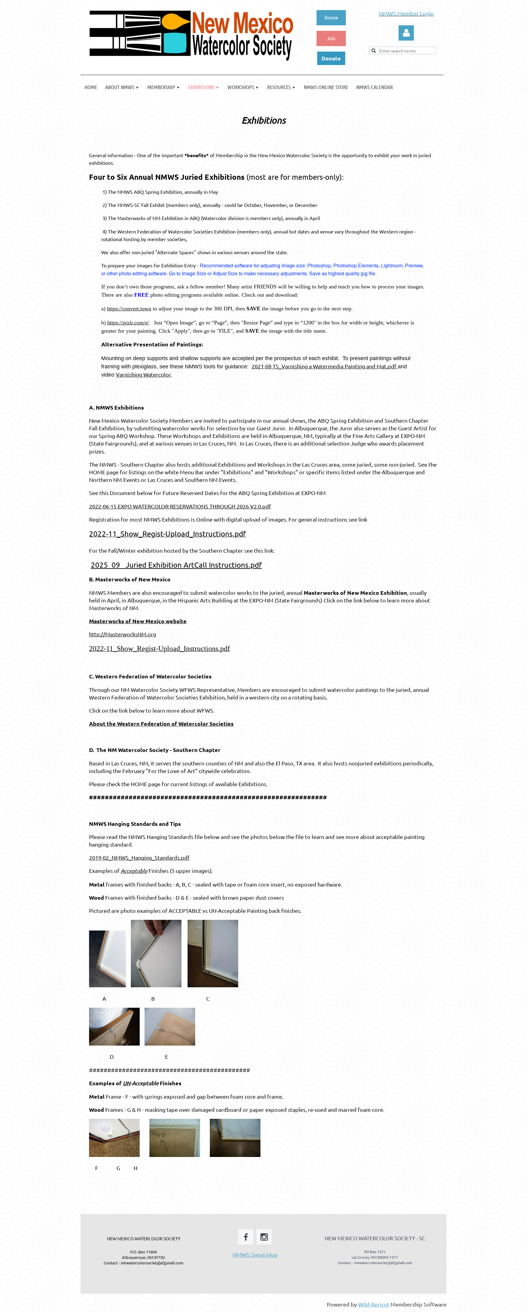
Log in (406, 33)
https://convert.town (129, 308)
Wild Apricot (373, 1304)
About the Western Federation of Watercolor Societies (161, 723)
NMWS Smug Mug (255, 1254)
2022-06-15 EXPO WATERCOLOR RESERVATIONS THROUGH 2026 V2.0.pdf (180, 506)
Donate (331, 58)
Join (331, 38)
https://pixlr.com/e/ (128, 323)
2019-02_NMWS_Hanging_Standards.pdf (139, 857)
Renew (331, 17)
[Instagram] (264, 1237)
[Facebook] (245, 1237)
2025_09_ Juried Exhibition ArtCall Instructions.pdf (176, 564)
